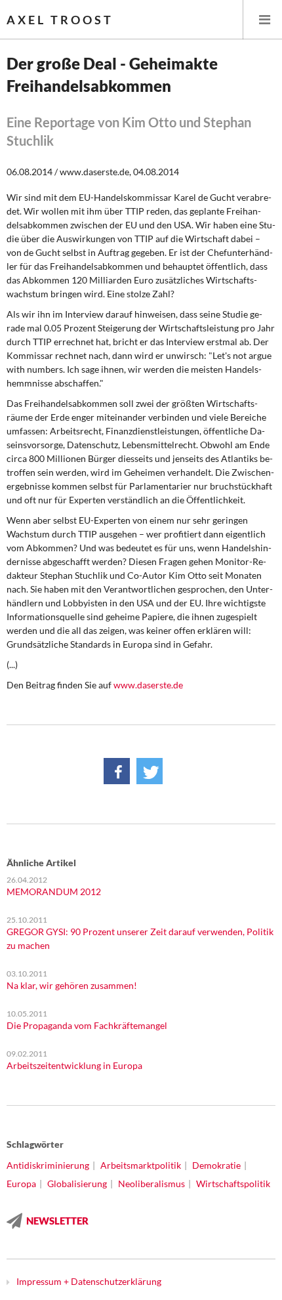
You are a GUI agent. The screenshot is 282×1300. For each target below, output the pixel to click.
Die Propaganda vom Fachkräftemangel (87, 1025)
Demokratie (216, 1165)
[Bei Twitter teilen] (149, 771)
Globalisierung (77, 1183)
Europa (21, 1183)
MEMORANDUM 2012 (54, 891)
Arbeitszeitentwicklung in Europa (74, 1065)
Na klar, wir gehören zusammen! (72, 985)
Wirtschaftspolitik (233, 1183)
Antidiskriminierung (48, 1165)
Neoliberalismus (151, 1183)
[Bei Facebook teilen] (117, 771)
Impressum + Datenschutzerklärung (88, 1281)
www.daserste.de (148, 684)
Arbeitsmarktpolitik (140, 1165)
